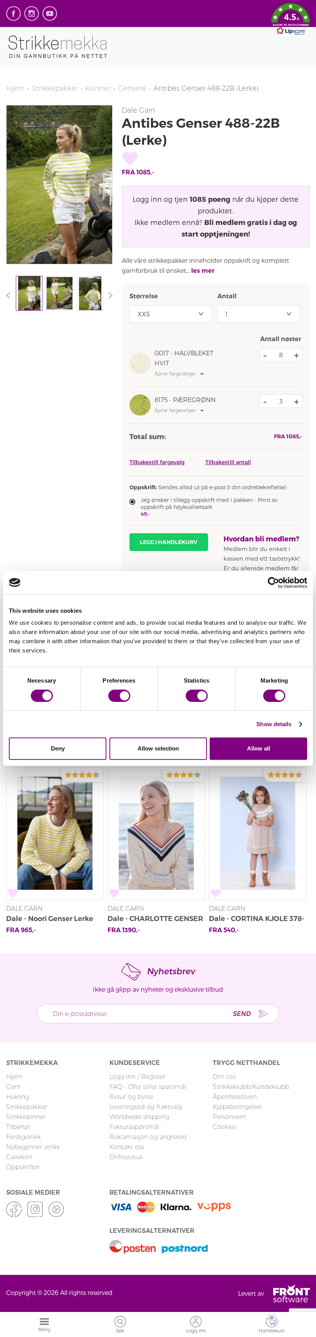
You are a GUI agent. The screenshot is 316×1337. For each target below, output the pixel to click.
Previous (10, 295)
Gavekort (19, 1157)
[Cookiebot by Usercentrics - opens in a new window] (273, 582)
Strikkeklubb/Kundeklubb (251, 1086)
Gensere (132, 88)
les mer (203, 270)
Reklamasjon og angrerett (148, 1137)
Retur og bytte (131, 1096)
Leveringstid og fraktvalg (145, 1107)
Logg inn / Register (137, 1076)
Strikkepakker (55, 88)
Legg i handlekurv (168, 542)
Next (109, 295)
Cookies (224, 1127)
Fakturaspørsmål (134, 1127)
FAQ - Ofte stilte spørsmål (147, 1086)
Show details (273, 724)
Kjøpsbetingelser (237, 1107)
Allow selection (158, 748)
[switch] (119, 696)
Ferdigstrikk (23, 1137)
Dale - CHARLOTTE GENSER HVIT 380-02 (155, 919)
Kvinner (98, 88)
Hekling (17, 1096)
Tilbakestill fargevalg (157, 462)
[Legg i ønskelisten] (130, 159)
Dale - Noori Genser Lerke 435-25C (49, 919)
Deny (58, 748)
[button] (290, 20)
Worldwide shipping (139, 1117)
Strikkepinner (26, 1117)
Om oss (224, 1076)
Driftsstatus (126, 1157)
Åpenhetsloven (235, 1096)
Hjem (15, 88)
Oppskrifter (23, 1167)
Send (241, 1013)
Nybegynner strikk (33, 1147)
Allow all (258, 748)
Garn (13, 1086)
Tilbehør (18, 1127)
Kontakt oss (126, 1147)
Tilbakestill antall (228, 462)
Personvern (229, 1117)
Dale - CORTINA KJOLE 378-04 (256, 919)
